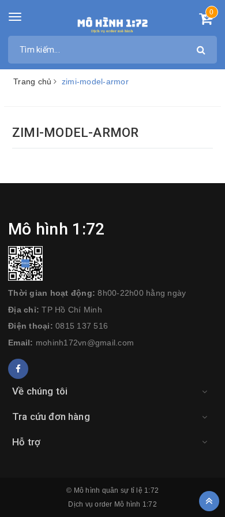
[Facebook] (18, 369)
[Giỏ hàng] (205, 20)
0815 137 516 (81, 325)
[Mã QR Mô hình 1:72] (112, 263)
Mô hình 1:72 (135, 504)
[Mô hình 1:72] (113, 23)
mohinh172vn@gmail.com (85, 342)
